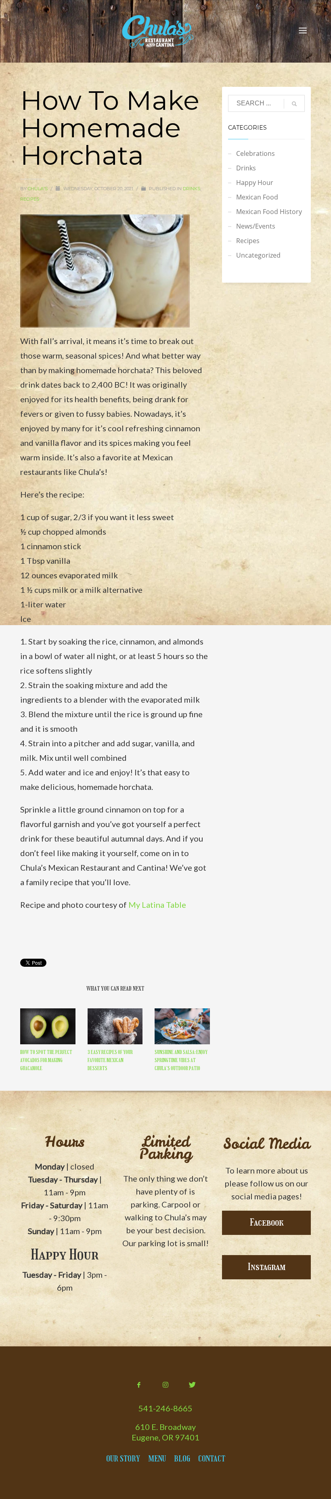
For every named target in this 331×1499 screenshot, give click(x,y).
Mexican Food (257, 197)
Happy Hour (254, 182)
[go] (294, 103)
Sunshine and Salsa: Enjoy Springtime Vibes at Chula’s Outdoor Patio (181, 1060)
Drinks (191, 188)
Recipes (29, 199)
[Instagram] (165, 1385)
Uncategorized (258, 255)
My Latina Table (157, 904)
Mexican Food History (269, 211)
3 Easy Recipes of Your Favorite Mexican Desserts (110, 1060)
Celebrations (255, 153)
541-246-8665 (165, 1408)
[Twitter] (192, 1385)
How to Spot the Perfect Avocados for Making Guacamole (46, 1060)
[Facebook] (139, 1385)
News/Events (255, 226)
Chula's (38, 188)
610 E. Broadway (165, 1427)
